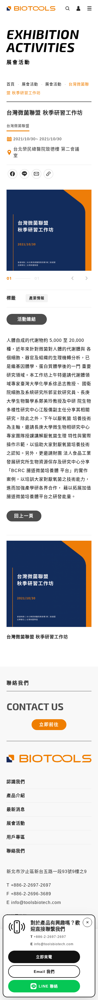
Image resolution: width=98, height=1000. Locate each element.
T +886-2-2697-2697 (29, 885)
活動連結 (26, 319)
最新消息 (16, 809)
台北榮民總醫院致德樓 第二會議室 (46, 152)
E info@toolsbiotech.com (34, 902)
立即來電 (44, 957)
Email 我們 (44, 971)
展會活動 (30, 84)
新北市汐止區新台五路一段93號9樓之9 (47, 871)
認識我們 (16, 781)
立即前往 (49, 724)
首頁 (11, 84)
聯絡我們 (16, 851)
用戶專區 (16, 837)
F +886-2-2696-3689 (29, 893)
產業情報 (36, 298)
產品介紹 (16, 795)
